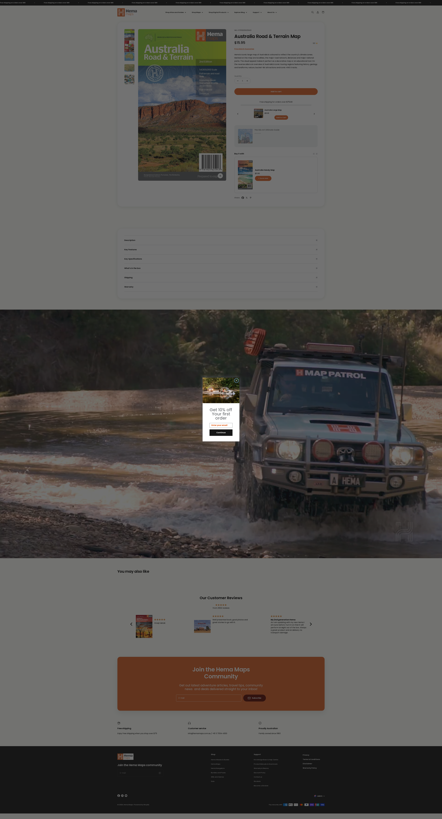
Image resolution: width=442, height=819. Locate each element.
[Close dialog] (236, 381)
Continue (221, 432)
